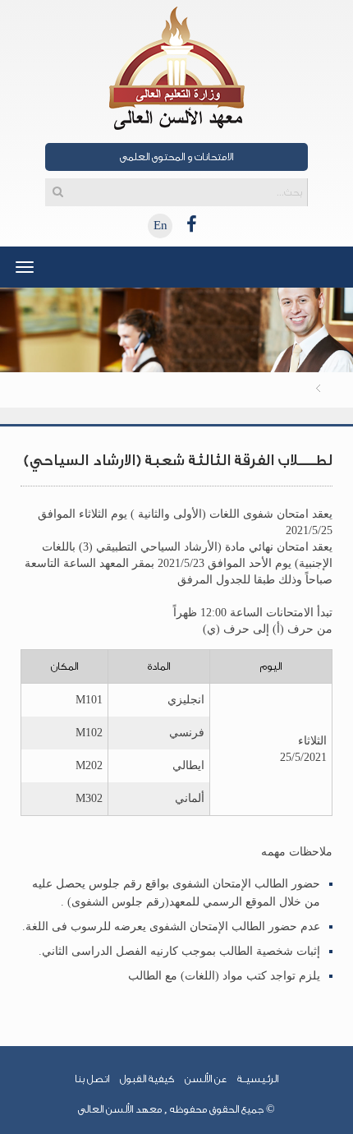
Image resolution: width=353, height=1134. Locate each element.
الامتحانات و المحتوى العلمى (176, 156)
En (160, 225)
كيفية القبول (147, 1078)
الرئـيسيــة (257, 1078)
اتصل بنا (92, 1078)
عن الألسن (206, 1078)
